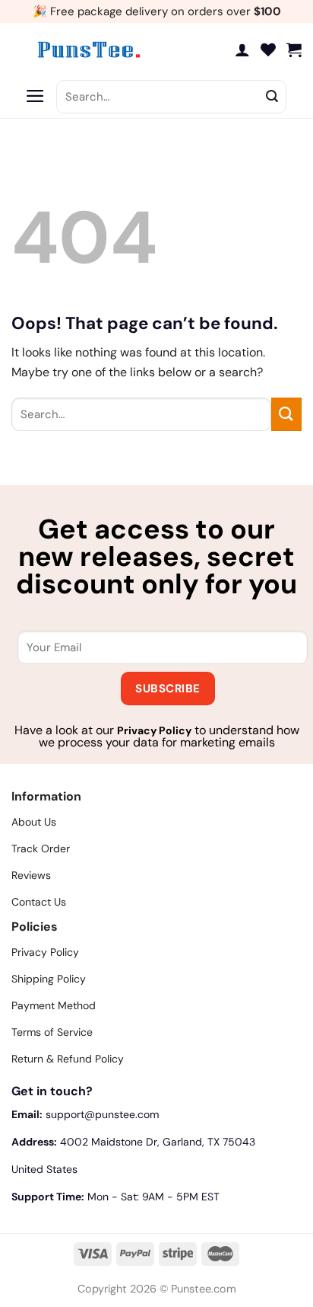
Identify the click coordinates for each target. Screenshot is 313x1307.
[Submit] (272, 96)
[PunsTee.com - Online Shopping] (87, 49)
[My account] (242, 49)
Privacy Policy (154, 730)
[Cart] (294, 49)
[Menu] (35, 96)
